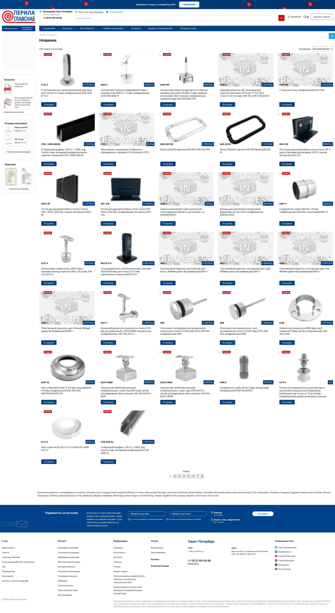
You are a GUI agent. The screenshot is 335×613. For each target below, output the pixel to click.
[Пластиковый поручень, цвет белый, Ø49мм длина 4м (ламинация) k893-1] (67, 319)
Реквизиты (118, 548)
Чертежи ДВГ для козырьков (21, 85)
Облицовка (63, 581)
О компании (49, 28)
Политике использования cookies (220, 608)
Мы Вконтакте (285, 552)
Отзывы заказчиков (16, 123)
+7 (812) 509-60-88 (52, 18)
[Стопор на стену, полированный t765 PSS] (305, 81)
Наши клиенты (8, 548)
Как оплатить (119, 552)
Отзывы (117, 567)
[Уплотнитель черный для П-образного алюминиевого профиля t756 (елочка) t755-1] (126, 140)
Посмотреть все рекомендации (18, 152)
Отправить (263, 514)
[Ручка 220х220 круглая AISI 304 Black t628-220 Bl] (245, 140)
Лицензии (10, 164)
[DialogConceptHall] (19, 132)
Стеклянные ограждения (68, 552)
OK (260, 607)
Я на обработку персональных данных (147, 519)
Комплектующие (10, 28)
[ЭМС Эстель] (19, 143)
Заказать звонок (322, 17)
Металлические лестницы (69, 562)
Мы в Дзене (284, 565)
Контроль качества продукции (15, 581)
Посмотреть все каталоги (13, 112)
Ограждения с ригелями (68, 548)
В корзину (49, 104)
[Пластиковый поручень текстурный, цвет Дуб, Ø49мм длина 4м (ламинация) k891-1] (245, 259)
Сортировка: (305, 49)
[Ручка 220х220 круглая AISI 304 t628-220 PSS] (186, 140)
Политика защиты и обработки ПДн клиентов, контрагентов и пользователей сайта (129, 579)
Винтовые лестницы (66, 567)
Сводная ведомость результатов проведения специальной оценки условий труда (128, 590)
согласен (135, 519)
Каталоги (9, 80)
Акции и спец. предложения (227, 521)
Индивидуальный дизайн (69, 557)
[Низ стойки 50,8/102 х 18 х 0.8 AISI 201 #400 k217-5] (67, 438)
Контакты (67, 28)
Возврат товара (120, 571)
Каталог (155, 559)
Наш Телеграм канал (287, 547)
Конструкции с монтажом (27, 28)
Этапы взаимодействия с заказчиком (18, 562)
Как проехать (193, 564)
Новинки (218, 513)
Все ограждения (65, 595)
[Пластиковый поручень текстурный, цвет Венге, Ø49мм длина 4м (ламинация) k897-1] (186, 259)
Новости (5, 552)
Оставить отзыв (188, 28)
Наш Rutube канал (286, 560)
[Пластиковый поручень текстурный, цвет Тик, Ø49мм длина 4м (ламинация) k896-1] (305, 259)
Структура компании (11, 557)
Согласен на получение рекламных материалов (185, 519)
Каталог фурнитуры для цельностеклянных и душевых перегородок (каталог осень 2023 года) (24, 102)
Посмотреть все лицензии (18, 189)
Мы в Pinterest (285, 569)
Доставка (118, 557)
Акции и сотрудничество (160, 28)
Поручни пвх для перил (68, 590)
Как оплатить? (87, 28)
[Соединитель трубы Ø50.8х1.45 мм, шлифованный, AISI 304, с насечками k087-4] (305, 200)
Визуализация (157, 548)
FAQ (3, 567)
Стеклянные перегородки (69, 571)
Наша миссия (7, 576)
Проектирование (158, 552)
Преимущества (8, 571)
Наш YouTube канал (287, 556)
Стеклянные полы (65, 586)
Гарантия (118, 562)
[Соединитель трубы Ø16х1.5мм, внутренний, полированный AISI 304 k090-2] (245, 378)
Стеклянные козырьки (67, 576)
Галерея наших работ (113, 28)
